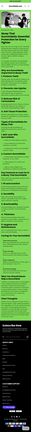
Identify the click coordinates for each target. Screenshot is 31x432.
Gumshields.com (14, 419)
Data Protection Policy (8, 365)
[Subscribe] (27, 337)
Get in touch (5, 403)
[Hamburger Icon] (2, 6)
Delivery (4, 362)
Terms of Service (7, 375)
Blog (3, 358)
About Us (5, 386)
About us (5, 348)
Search (4, 345)
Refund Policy (6, 397)
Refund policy (6, 379)
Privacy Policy (6, 393)
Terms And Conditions (8, 355)
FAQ (3, 369)
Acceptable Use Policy (9, 372)
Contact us (5, 352)
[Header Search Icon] (25, 6)
